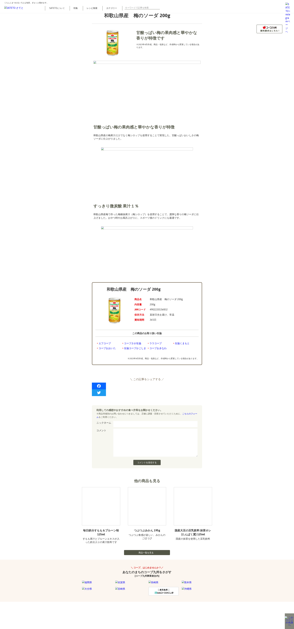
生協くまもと (182, 343)
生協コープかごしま (135, 348)
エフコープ (105, 343)
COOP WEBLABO (87, 613)
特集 (76, 8)
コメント (101, 430)
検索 (159, 7)
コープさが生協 (132, 343)
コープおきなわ (158, 348)
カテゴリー (111, 8)
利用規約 (70, 613)
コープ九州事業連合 (110, 613)
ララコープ (155, 343)
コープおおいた (107, 348)
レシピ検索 (92, 8)
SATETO (57, 8)
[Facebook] (147, 386)
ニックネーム (103, 422)
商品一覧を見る (146, 552)
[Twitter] (147, 392)
